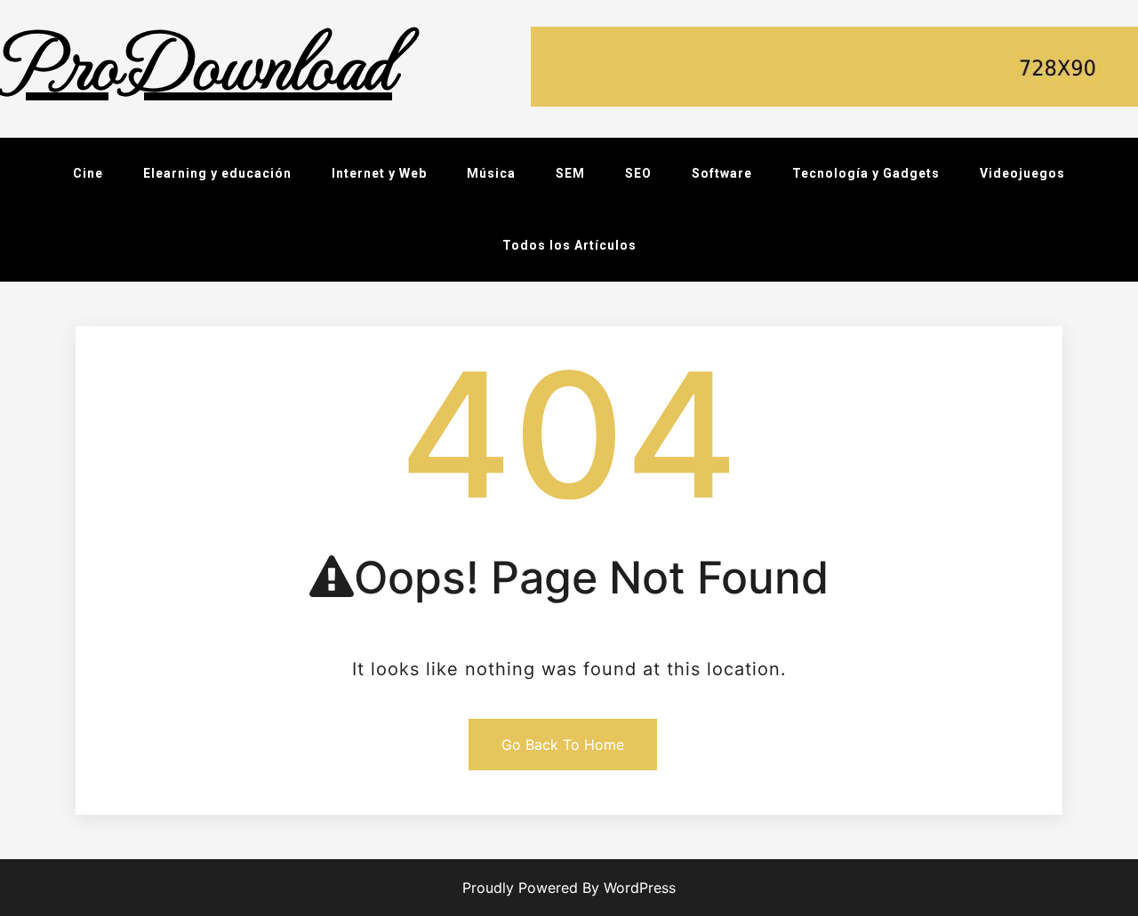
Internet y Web (379, 173)
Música (491, 173)
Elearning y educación (217, 173)
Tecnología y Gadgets (866, 173)
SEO (638, 173)
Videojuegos (1022, 173)
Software (722, 173)
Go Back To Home (562, 744)
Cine (88, 173)
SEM (570, 173)
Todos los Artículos (569, 245)
